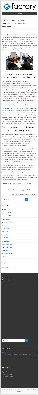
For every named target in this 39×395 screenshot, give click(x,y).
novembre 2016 (7, 216)
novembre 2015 (7, 247)
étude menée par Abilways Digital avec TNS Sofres (20, 108)
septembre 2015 (7, 253)
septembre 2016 (7, 222)
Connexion (5, 267)
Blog (30, 183)
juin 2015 (4, 256)
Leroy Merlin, (11, 165)
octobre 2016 (6, 219)
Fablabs (24, 165)
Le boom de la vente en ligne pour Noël (17, 190)
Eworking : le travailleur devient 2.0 (23, 194)
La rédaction (7, 183)
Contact (4, 282)
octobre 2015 (6, 250)
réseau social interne (14, 153)
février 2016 (5, 238)
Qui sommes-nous (7, 277)
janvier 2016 (5, 241)
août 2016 (5, 225)
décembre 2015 (7, 244)
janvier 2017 (5, 209)
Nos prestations (6, 280)
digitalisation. (13, 92)
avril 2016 (5, 231)
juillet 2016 (5, 228)
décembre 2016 (7, 213)
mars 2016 (5, 235)
